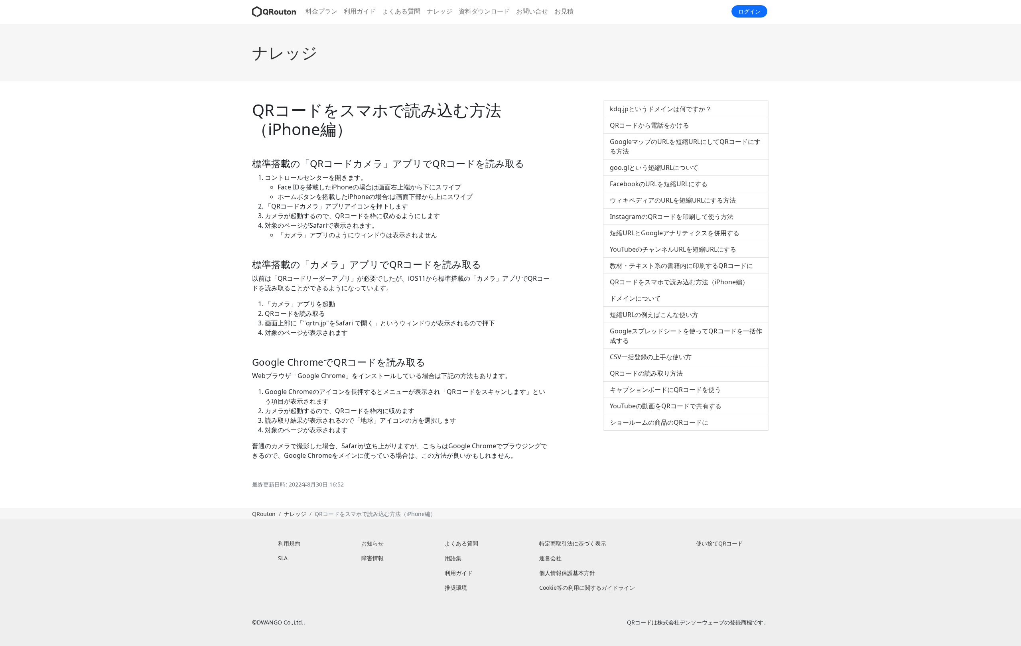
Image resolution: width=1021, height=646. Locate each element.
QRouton (264, 514)
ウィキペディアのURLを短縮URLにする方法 (673, 200)
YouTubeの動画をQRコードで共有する (665, 406)
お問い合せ (532, 11)
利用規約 (289, 543)
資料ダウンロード (484, 11)
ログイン (749, 11)
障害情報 (372, 558)
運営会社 (550, 558)
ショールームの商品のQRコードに (659, 422)
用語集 (453, 558)
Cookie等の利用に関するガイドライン (587, 587)
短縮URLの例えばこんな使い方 (654, 314)
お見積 (564, 11)
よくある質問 (401, 11)
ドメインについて (635, 298)
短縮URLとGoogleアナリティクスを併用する (674, 232)
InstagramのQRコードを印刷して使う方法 (671, 216)
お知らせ (372, 543)
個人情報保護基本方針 (567, 573)
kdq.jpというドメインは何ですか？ (661, 108)
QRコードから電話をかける (649, 125)
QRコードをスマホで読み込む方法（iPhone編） (679, 282)
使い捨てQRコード (719, 543)
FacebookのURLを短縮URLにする (659, 183)
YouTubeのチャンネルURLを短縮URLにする (673, 249)
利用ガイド (360, 11)
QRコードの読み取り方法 (646, 373)
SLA (283, 558)
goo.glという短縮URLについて (654, 167)
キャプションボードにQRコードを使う (665, 389)
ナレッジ (439, 11)
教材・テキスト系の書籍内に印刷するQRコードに (681, 265)
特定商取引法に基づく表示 (572, 543)
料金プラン (321, 11)
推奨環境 (456, 587)
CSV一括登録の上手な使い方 (651, 357)
